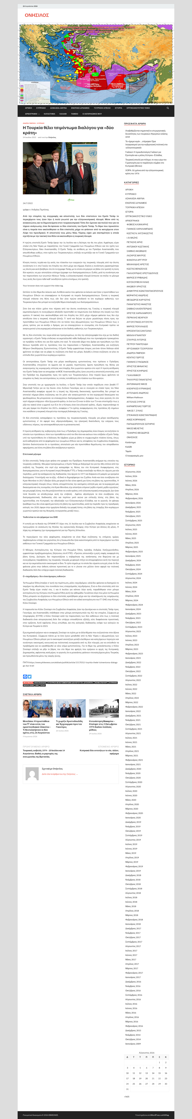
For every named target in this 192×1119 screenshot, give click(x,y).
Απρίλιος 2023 (132, 644)
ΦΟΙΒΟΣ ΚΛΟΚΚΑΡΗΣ (137, 224)
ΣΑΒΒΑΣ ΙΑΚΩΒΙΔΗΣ (137, 251)
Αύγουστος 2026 (133, 471)
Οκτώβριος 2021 (133, 724)
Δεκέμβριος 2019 (133, 822)
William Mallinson (135, 397)
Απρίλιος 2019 (132, 857)
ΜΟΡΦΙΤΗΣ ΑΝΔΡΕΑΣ (137, 295)
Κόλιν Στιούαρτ (101, 683)
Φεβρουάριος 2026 (134, 498)
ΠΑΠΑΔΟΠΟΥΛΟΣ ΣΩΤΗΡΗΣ (141, 424)
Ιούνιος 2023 (131, 640)
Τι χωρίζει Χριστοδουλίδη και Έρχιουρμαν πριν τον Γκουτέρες (69, 724)
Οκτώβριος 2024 (133, 569)
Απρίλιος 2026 (132, 489)
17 (127, 1078)
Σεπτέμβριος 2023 (133, 627)
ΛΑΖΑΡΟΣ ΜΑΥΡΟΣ (136, 255)
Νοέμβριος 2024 (132, 565)
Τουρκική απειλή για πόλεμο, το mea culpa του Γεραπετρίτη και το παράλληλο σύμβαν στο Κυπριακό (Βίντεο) (146, 162)
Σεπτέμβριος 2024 (133, 573)
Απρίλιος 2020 (132, 804)
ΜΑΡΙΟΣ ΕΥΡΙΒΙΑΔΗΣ (137, 277)
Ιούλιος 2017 (131, 950)
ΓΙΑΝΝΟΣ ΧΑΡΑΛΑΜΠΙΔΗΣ (140, 229)
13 (146, 1073)
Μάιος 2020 (130, 800)
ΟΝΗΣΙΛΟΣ (37, 15)
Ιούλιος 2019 (131, 844)
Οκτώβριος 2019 (133, 831)
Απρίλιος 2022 (132, 698)
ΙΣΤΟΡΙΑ (118, 108)
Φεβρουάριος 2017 (134, 972)
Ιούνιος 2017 (131, 955)
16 (166, 1073)
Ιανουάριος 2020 (133, 817)
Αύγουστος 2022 (133, 680)
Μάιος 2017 (130, 959)
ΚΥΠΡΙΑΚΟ (41, 108)
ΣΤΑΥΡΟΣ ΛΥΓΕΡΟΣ (136, 339)
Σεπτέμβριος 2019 (133, 835)
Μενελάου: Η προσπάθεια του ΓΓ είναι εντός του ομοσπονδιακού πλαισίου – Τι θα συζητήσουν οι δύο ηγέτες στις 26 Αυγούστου (37, 727)
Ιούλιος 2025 (131, 529)
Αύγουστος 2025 (133, 525)
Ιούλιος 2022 (131, 684)
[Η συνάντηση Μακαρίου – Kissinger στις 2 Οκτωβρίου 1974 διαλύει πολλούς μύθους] (104, 709)
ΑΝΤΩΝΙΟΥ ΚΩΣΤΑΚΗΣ (138, 246)
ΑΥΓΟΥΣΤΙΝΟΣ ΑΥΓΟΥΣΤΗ (139, 322)
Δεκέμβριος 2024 (133, 560)
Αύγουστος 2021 (133, 733)
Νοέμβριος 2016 (132, 986)
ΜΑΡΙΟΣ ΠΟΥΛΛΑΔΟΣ (137, 326)
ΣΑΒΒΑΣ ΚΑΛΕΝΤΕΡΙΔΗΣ (139, 308)
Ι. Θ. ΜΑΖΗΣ (132, 237)
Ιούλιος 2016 (131, 1004)
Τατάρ (42, 685)
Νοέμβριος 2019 (132, 826)
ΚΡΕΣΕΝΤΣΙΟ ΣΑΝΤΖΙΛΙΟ (139, 331)
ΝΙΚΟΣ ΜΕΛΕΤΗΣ (135, 428)
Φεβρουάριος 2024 (134, 604)
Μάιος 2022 (130, 693)
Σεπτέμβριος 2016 (133, 995)
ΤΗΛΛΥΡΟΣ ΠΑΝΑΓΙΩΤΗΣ (139, 379)
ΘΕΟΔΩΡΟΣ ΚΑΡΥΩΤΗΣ (138, 300)
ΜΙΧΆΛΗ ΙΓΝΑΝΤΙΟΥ (136, 335)
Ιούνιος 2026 (131, 480)
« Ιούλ (126, 1096)
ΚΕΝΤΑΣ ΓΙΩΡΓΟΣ (135, 357)
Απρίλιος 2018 (132, 910)
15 (159, 1073)
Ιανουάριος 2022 (133, 711)
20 (146, 1078)
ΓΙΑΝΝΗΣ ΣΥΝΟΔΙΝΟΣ (138, 362)
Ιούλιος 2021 (131, 737)
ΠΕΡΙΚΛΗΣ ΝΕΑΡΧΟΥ (137, 317)
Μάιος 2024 (130, 591)
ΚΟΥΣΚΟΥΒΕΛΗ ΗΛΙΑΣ (138, 282)
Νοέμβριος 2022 (132, 667)
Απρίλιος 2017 (132, 964)
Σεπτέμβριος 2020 (133, 782)
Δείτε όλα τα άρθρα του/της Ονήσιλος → (60, 774)
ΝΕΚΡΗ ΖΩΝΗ (29, 685)
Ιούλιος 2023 (131, 635)
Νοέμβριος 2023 (132, 618)
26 (140, 1083)
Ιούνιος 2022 (131, 689)
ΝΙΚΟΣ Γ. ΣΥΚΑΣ (135, 410)
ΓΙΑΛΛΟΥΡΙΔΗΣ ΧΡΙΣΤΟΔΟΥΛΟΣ (142, 273)
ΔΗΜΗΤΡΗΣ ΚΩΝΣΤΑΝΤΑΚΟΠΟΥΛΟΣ (145, 291)
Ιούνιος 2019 (131, 848)
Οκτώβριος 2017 (133, 937)
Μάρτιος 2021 (131, 755)
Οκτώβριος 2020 (133, 777)
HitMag (166, 1115)
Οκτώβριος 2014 (133, 1039)
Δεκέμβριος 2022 (133, 662)
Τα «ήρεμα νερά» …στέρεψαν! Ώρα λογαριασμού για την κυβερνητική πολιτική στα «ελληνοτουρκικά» (146, 144)
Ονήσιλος (52, 137)
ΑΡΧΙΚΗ (28, 108)
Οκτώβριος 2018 (133, 884)
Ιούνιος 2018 (131, 902)
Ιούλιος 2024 (131, 582)
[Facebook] (25, 675)
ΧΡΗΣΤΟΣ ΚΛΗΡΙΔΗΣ (137, 370)
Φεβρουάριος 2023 (134, 653)
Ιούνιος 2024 (131, 587)
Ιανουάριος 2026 (133, 502)
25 (134, 1083)
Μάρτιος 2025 (131, 547)
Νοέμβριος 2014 (132, 1035)
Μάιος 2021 (130, 746)
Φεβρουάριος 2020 (134, 813)
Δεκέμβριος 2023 (133, 613)
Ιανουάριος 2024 (133, 609)
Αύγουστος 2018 (133, 893)
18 (134, 1078)
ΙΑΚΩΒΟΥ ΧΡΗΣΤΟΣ (136, 286)
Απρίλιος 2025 (132, 542)
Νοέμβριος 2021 (132, 720)
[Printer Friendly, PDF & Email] (71, 199)
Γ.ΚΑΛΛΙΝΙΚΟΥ (134, 375)
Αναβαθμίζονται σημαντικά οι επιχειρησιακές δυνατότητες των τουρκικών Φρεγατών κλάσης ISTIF (146, 133)
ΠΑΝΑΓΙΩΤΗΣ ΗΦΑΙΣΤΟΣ (139, 304)
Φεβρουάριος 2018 (134, 919)
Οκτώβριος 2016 (133, 990)
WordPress (155, 1115)
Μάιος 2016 (130, 1012)
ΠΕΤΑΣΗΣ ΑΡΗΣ (135, 242)
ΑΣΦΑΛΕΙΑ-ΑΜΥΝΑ (58, 108)
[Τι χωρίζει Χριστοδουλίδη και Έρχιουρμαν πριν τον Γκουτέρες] (71, 709)
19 (140, 1078)
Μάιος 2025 (130, 538)
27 (146, 1083)
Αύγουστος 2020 (133, 786)
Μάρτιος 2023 (131, 649)
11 (134, 1073)
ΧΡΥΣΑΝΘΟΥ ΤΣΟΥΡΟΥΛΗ (140, 348)
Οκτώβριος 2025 (133, 516)
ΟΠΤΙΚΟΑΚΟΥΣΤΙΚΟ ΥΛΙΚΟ (138, 108)
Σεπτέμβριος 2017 (133, 941)
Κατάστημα (49, 114)
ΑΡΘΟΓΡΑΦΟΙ (31, 114)
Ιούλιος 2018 (131, 897)
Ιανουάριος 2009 (133, 1043)
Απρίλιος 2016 (132, 1017)
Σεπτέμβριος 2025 (133, 520)
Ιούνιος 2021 (131, 742)
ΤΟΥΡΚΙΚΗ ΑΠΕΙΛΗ (102, 108)
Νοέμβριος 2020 (132, 773)
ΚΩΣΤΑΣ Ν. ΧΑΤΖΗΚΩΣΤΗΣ (140, 233)
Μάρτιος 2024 (131, 600)
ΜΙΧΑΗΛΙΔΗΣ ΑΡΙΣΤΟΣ (138, 264)
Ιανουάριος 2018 (133, 924)
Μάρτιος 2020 (131, 808)
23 (166, 1078)
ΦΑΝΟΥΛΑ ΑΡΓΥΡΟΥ (137, 260)
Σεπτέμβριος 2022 (133, 675)
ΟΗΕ (37, 685)
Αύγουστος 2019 (133, 839)
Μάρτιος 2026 (131, 494)
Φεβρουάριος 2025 (134, 551)
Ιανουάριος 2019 (133, 871)
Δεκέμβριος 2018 (133, 875)
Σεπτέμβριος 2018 (133, 888)
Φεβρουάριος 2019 (134, 866)
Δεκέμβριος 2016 (133, 981)
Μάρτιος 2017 (131, 968)
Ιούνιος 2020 (131, 795)
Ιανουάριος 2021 (133, 764)
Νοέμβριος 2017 (132, 933)
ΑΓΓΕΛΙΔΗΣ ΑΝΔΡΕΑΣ (138, 393)
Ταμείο (74, 114)
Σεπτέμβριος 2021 (133, 729)
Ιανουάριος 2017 (133, 977)
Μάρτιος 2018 (131, 915)
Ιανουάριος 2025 (133, 556)
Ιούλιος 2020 (131, 791)
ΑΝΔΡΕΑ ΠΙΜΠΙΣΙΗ (29, 123)
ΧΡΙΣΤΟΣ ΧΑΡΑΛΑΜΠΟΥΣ (139, 313)
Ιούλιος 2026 (131, 476)
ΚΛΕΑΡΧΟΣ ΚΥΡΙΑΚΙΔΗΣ (139, 388)
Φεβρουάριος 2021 (134, 760)
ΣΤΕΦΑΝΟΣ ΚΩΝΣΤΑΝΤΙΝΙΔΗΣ (142, 415)
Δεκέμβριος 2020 (133, 769)
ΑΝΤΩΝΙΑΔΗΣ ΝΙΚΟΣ (137, 384)
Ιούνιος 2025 (131, 534)
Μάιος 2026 (130, 485)
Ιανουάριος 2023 (133, 658)
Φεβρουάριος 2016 (134, 1026)
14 (153, 1073)
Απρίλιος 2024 (132, 596)
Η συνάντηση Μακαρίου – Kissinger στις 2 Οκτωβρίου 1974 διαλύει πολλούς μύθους (103, 725)
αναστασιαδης (40, 683)
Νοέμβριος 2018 (132, 879)
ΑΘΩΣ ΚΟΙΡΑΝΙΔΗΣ (136, 419)
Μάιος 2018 (130, 906)
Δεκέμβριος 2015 (133, 1030)
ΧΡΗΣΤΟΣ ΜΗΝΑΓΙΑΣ (137, 366)
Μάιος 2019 (130, 853)
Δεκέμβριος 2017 (133, 928)
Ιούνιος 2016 (131, 1008)
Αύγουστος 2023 (133, 631)
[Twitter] (29, 675)
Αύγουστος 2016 (133, 999)
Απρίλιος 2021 (132, 751)
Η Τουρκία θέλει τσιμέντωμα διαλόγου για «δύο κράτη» (70, 683)
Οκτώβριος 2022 (133, 671)
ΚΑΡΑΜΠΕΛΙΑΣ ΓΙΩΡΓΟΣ (139, 406)
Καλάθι (63, 114)
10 (127, 1073)
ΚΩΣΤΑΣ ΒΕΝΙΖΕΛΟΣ (137, 268)
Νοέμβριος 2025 (132, 511)
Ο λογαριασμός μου (92, 114)
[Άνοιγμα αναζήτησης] (168, 108)
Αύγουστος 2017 (133, 946)
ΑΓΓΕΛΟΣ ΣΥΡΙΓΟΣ (136, 402)
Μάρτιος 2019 (131, 862)
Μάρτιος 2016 (131, 1021)
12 (140, 1073)
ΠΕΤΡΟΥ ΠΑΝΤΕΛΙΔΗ (137, 344)
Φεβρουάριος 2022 (134, 706)
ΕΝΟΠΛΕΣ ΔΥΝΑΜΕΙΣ (80, 108)
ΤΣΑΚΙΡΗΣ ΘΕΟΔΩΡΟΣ (138, 433)
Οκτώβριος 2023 (133, 622)
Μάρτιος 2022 (131, 702)
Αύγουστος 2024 (133, 578)
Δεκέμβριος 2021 (133, 715)
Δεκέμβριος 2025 (133, 507)
